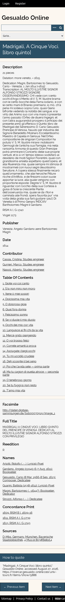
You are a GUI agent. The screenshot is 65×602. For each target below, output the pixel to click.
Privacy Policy (24, 598)
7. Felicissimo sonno (15, 314)
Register (20, 3)
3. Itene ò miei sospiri (16, 293)
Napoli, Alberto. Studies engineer (23, 269)
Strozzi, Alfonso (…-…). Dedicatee (22, 499)
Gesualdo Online (25, 17)
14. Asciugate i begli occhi (19, 351)
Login (6, 3)
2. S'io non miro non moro (19, 288)
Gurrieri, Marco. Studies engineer (23, 264)
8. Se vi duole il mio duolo (19, 319)
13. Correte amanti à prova (19, 345)
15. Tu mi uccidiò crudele (18, 356)
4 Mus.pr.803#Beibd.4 (38, 540)
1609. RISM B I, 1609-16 (17, 512)
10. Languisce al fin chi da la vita (23, 330)
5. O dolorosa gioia (15, 304)
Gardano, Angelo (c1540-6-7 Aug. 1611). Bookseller (28, 470)
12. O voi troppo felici (16, 340)
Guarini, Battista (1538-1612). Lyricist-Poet (28, 485)
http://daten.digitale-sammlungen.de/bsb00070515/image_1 (29, 412)
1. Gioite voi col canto (16, 283)
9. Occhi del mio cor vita (18, 325)
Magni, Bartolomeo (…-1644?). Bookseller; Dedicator (29, 492)
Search (60, 28)
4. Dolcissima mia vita (16, 299)
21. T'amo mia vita (14, 390)
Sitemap (6, 598)
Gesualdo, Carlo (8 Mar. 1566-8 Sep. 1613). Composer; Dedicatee (29, 479)
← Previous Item (14, 586)
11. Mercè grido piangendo (19, 335)
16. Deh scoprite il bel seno (19, 361)
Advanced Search (54, 28)
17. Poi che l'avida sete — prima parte (26, 366)
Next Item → (53, 586)
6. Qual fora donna (14, 309)
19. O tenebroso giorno (17, 380)
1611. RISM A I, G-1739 (16, 518)
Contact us (43, 598)
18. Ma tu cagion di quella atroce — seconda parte (31, 373)
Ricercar (60, 598)
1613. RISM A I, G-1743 (16, 523)
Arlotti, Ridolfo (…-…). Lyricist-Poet (23, 463)
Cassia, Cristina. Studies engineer (23, 259)
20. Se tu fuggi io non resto (20, 385)
